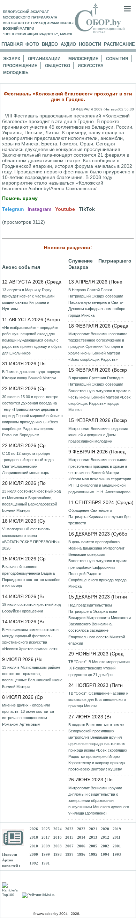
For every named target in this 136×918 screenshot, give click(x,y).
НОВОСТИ (90, 44)
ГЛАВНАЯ (12, 44)
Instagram (39, 209)
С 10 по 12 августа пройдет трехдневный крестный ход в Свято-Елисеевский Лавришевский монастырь (28, 463)
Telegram (13, 209)
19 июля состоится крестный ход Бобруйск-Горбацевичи (31, 607)
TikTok (87, 209)
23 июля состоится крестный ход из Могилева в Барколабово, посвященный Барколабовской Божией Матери (31, 500)
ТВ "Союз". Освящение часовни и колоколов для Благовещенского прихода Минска (98, 699)
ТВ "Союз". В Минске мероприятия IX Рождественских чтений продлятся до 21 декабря (99, 668)
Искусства (91, 65)
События (117, 58)
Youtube (65, 209)
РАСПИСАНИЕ (119, 44)
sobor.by (39, 188)
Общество (57, 65)
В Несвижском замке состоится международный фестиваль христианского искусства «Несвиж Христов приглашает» (30, 639)
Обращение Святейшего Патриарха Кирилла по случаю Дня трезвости (99, 516)
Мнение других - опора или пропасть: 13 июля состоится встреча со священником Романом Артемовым (28, 714)
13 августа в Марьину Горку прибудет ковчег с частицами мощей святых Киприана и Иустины (28, 299)
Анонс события (21, 267)
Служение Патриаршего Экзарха (99, 264)
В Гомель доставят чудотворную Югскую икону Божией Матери (31, 375)
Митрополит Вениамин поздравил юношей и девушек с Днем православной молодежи (98, 434)
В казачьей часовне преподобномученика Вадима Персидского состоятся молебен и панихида (31, 576)
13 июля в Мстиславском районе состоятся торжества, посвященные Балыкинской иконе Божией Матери (32, 677)
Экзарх (11, 58)
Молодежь (16, 72)
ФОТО (32, 44)
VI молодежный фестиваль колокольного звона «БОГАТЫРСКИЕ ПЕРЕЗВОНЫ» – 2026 (32, 538)
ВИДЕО (50, 44)
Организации (44, 58)
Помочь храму (20, 198)
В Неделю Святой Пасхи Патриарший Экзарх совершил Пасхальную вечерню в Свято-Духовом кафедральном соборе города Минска (96, 302)
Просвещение (20, 65)
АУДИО (68, 44)
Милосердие (83, 58)
